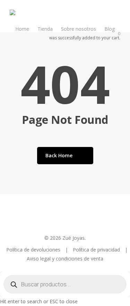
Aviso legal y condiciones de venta (65, 258)
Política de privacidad (97, 249)
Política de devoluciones (34, 249)
